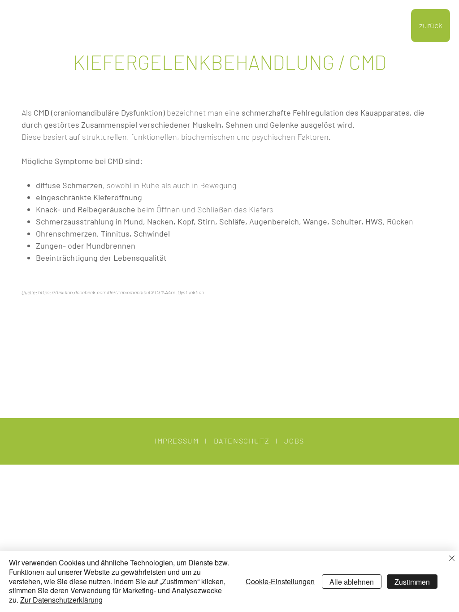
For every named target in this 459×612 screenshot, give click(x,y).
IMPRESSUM (177, 440)
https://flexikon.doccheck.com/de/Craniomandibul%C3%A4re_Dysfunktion (121, 292)
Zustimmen (412, 582)
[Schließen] (451, 559)
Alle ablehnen (351, 582)
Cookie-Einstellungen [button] (280, 581)
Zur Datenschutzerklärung (61, 600)
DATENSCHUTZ (242, 440)
